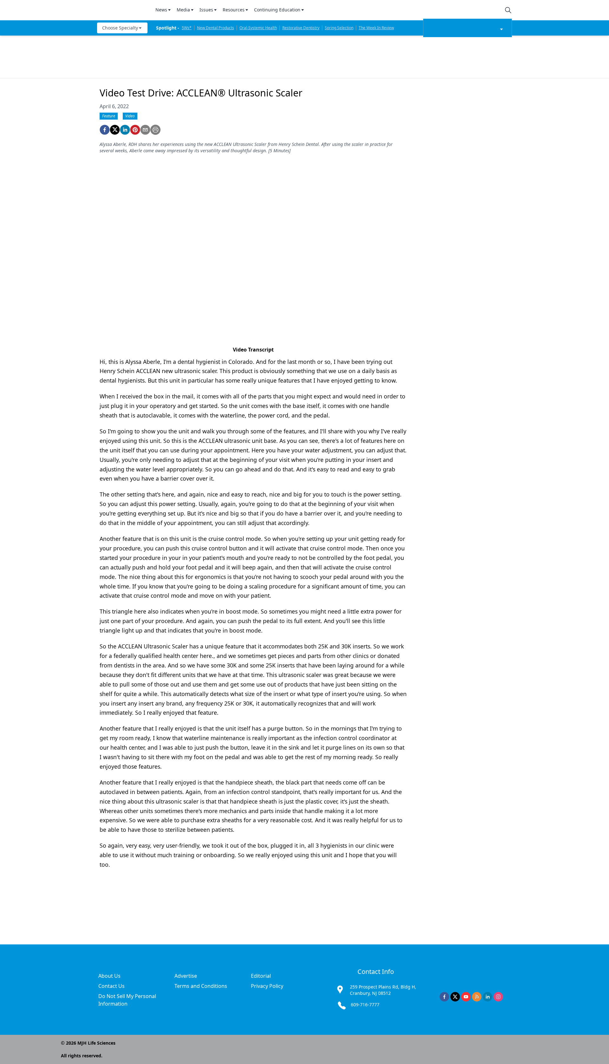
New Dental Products (215, 27)
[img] (122, 10)
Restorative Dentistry (300, 27)
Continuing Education (277, 10)
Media (183, 10)
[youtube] (466, 997)
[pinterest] (135, 130)
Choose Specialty (120, 28)
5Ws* (187, 27)
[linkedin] (125, 130)
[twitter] (115, 130)
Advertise (185, 975)
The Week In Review (376, 27)
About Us (109, 975)
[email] (145, 130)
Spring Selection (339, 27)
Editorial (261, 975)
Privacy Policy (267, 985)
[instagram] (498, 997)
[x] (455, 997)
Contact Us (111, 985)
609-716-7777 (365, 1005)
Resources (234, 10)
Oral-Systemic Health (258, 27)
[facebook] (105, 130)
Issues (206, 10)
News (161, 10)
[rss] (476, 997)
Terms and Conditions (200, 985)
